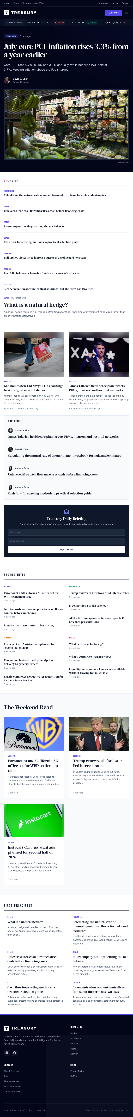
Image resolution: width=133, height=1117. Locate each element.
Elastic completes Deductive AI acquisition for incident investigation (33, 678)
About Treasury (11, 1071)
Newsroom (103, 3)
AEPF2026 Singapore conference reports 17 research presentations (96, 620)
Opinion (74, 1053)
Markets (74, 1033)
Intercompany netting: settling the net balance (34, 226)
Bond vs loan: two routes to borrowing (29, 625)
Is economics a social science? (88, 606)
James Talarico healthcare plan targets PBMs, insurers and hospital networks (97, 388)
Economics (75, 1038)
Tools (6, 1076)
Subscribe (114, 12)
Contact (125, 3)
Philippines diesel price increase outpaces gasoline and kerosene (45, 258)
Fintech (74, 1043)
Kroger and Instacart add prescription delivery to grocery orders (28, 662)
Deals (73, 1048)
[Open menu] (127, 13)
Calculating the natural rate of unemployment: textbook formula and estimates (55, 195)
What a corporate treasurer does (90, 657)
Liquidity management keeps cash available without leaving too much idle (97, 671)
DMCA (73, 1076)
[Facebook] (15, 1053)
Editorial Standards (13, 1086)
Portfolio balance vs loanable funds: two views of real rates (42, 273)
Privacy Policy (77, 1071)
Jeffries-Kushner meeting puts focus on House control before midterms (33, 611)
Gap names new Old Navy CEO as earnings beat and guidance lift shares (33, 388)
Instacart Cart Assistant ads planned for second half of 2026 (29, 646)
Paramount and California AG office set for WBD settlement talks (31, 595)
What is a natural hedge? (36, 305)
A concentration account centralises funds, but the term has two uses (48, 289)
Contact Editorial (12, 1091)
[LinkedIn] (7, 1053)
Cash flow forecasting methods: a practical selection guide (41, 242)
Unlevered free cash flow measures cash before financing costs (44, 211)
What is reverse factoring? (86, 644)
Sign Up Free (66, 549)
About (115, 3)
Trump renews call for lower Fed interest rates (99, 593)
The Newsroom (11, 1081)
